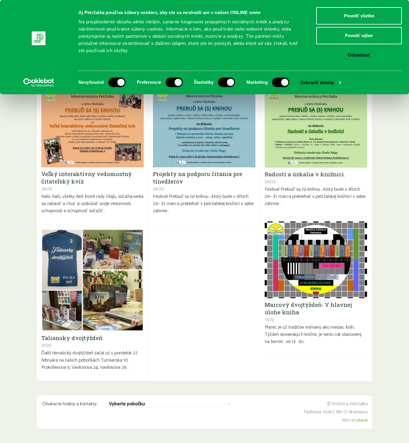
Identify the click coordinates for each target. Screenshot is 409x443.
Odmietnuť (359, 54)
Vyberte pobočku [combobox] (127, 404)
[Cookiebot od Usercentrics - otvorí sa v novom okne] (39, 82)
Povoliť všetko (359, 15)
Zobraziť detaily (317, 82)
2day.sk (362, 420)
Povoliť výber (359, 35)
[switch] (174, 82)
